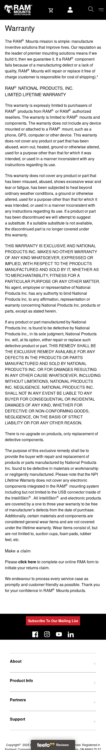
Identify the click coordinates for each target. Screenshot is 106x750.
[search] (91, 9)
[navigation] (101, 10)
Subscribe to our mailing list (53, 620)
